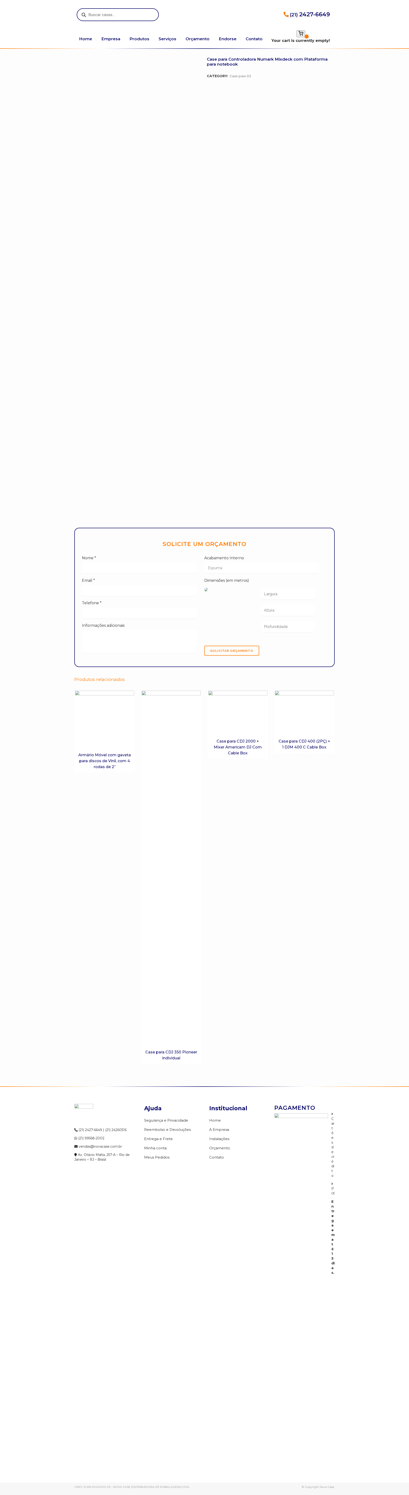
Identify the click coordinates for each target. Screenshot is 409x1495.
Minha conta (155, 1148)
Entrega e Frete (158, 1139)
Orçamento (219, 1148)
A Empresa (219, 1129)
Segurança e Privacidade (166, 1120)
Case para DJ (240, 76)
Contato (216, 1157)
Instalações (219, 1139)
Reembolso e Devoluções (167, 1129)
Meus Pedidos (156, 1157)
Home (215, 1120)
